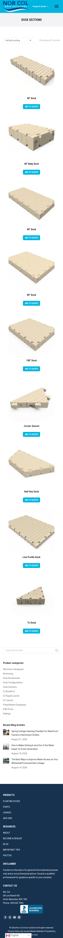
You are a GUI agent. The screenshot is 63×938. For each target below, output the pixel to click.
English (14, 935)
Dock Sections (10, 687)
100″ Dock (31, 360)
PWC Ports (8, 709)
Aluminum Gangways (13, 669)
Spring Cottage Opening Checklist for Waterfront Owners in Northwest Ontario (34, 733)
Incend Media (30, 931)
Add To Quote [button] (31, 106)
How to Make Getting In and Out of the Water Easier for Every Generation (32, 747)
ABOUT (6, 833)
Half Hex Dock (31, 491)
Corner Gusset (31, 426)
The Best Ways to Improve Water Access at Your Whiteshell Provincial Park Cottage (34, 761)
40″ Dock (31, 98)
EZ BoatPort (9, 691)
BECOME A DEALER (12, 838)
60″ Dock (31, 229)
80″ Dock (31, 294)
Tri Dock (31, 622)
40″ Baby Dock (31, 163)
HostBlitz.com (31, 935)
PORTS (6, 807)
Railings (7, 713)
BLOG (5, 844)
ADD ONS (7, 818)
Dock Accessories (11, 678)
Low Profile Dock (31, 557)
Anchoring (8, 673)
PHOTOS (7, 855)
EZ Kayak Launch (11, 696)
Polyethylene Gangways (14, 705)
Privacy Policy (14, 931)
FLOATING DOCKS (11, 801)
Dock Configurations (12, 682)
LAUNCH (7, 812)
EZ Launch (8, 700)
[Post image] (6, 732)
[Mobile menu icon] (56, 6)
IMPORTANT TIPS (11, 850)
